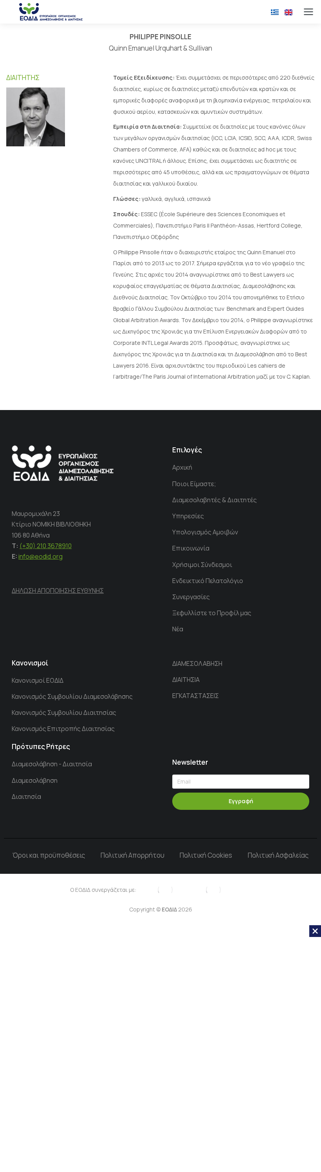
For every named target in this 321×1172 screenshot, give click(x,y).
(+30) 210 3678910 (46, 545)
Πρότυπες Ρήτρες (41, 746)
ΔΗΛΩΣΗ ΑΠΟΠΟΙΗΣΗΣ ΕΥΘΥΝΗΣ (58, 590)
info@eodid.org (40, 556)
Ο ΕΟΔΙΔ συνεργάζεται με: (103, 889)
